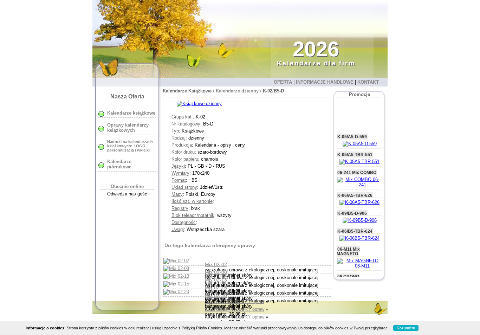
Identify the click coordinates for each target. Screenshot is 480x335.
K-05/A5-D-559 (352, 130)
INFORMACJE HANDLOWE (324, 82)
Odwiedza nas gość (127, 194)
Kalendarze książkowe (131, 113)
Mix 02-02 (216, 264)
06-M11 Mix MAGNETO (348, 245)
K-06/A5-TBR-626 (354, 189)
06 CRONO (348, 270)
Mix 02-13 (216, 280)
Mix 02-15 (216, 287)
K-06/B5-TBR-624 (354, 225)
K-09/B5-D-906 (352, 207)
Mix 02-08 (216, 272)
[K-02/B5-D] (199, 103)
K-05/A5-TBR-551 (354, 148)
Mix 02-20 (216, 295)
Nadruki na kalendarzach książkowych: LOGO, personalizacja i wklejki (130, 146)
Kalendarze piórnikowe (119, 164)
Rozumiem (406, 328)
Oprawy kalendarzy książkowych (128, 127)
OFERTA (283, 82)
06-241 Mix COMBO (356, 166)
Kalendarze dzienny (237, 91)
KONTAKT (368, 82)
